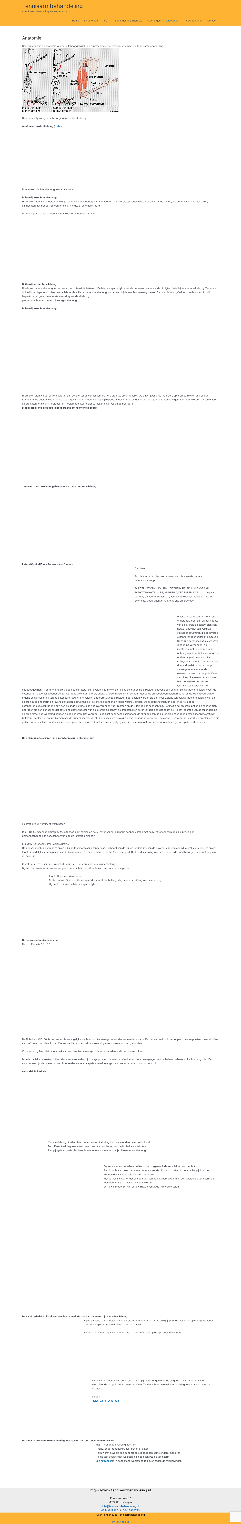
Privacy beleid (120, 1521)
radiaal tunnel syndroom (105, 1400)
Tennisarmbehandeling (52, 5)
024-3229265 (109, 1510)
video (58, 126)
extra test (106, 1460)
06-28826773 (131, 1510)
